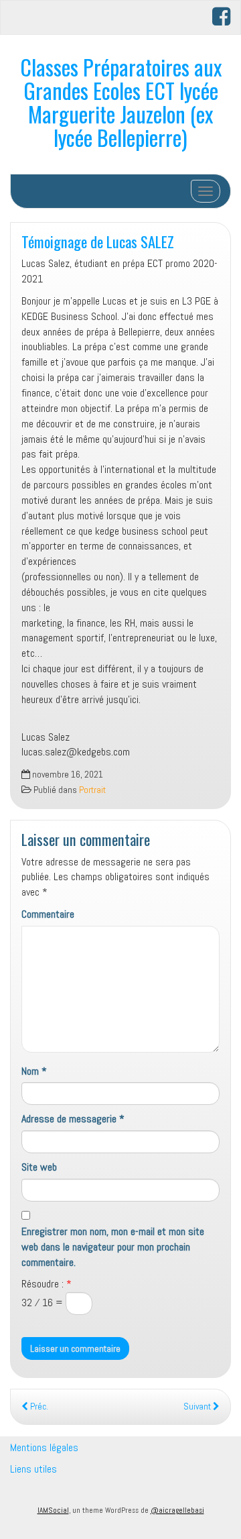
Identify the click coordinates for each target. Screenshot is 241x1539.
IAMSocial (53, 1510)
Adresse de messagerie (73, 1119)
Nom (34, 1071)
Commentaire (47, 914)
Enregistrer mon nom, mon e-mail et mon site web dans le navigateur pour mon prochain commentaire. (112, 1246)
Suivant (198, 1406)
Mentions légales (44, 1447)
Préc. (38, 1406)
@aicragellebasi (177, 1510)
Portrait (92, 790)
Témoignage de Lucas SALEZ (97, 241)
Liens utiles (33, 1469)
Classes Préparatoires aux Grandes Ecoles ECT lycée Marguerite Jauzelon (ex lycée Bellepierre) (121, 102)
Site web (39, 1167)
